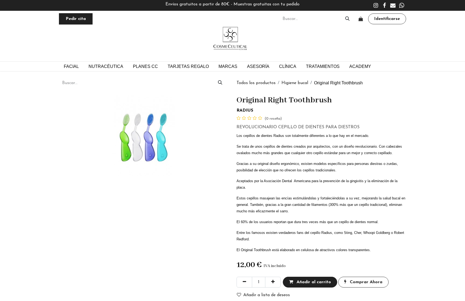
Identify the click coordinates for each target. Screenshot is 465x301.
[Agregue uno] (273, 282)
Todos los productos (256, 83)
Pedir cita (76, 19)
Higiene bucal (294, 83)
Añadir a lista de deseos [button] (266, 295)
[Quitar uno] (244, 282)
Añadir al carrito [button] (313, 282)
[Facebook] (384, 5)
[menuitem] (145, 66)
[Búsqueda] (347, 19)
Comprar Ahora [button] (365, 282)
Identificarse (387, 19)
